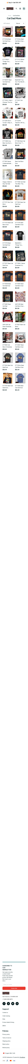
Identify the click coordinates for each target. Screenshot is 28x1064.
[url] (22, 1057)
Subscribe (14, 988)
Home (9, 15)
